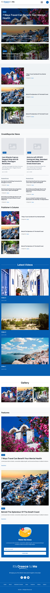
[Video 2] (25, 316)
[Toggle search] (47, 2)
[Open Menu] (42, 2)
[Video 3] (25, 282)
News (4, 152)
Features (33, 584)
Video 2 (3, 332)
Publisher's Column (18, 584)
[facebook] (22, 577)
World (4, 12)
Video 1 (3, 366)
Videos (38, 584)
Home (5, 584)
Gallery (44, 584)
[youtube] (28, 577)
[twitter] (25, 577)
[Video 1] (25, 351)
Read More (3, 465)
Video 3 (3, 298)
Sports (4, 51)
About (10, 584)
